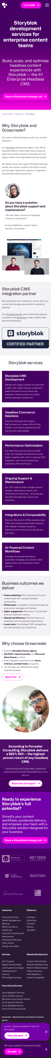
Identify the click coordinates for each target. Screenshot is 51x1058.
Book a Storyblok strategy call (23, 96)
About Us (11, 677)
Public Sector (8, 943)
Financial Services (10, 917)
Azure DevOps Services (12, 996)
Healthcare (7, 930)
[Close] (46, 1031)
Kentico (30, 927)
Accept (11, 1051)
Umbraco (31, 917)
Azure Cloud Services (12, 986)
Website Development (37, 954)
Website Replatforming (37, 964)
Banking (5, 923)
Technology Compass (12, 977)
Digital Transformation (12, 964)
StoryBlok (31, 930)
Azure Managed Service (12, 1005)
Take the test (15, 1035)
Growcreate (7, 114)
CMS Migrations (34, 974)
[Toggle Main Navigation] (45, 5)
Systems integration (36, 977)
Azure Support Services (12, 1002)
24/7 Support (8, 961)
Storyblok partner (14, 314)
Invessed (31, 923)
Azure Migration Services (13, 992)
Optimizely (31, 920)
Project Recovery (34, 971)
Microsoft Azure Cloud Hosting (16, 999)
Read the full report (24, 783)
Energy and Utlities (10, 946)
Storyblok (10, 147)
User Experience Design (13, 968)
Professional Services (11, 940)
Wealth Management (11, 920)
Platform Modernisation (37, 968)
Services (6, 954)
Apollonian (21, 317)
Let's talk (29, 5)
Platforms (19, 114)
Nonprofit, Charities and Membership (13, 935)
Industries (7, 910)
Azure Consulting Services (14, 1009)
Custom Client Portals (37, 961)
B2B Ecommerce (10, 927)
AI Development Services (9, 972)
